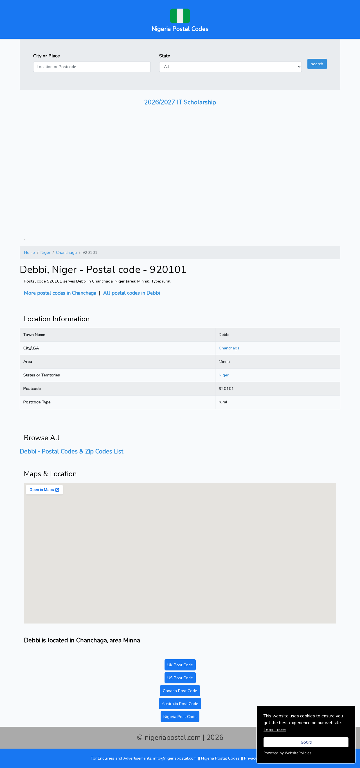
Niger (45, 252)
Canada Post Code (180, 691)
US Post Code (180, 678)
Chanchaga (66, 252)
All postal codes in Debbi (131, 293)
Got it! (306, 742)
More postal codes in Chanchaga (60, 293)
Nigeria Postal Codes (221, 758)
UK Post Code (180, 665)
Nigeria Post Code (180, 716)
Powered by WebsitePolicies (287, 753)
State (164, 56)
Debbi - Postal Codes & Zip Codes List (71, 451)
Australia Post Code (180, 703)
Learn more (275, 729)
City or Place (46, 56)
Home (29, 252)
